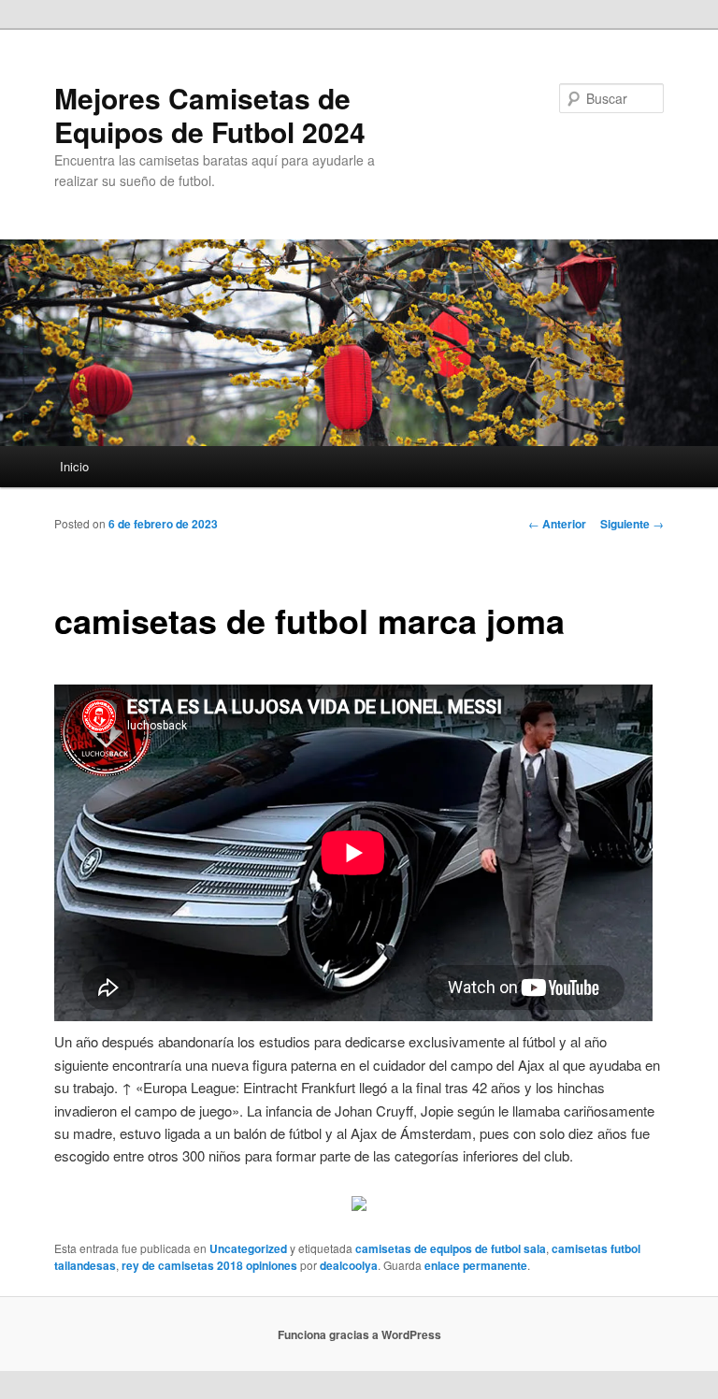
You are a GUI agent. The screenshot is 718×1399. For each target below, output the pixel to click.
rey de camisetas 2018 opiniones (209, 1265)
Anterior (557, 523)
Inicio (74, 466)
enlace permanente (475, 1265)
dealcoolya (349, 1265)
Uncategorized (248, 1248)
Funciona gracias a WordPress (359, 1334)
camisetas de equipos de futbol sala (450, 1248)
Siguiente (632, 523)
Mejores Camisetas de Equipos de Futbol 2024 (210, 114)
